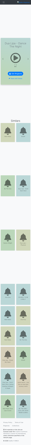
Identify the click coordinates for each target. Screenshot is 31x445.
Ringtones (6, 426)
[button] (3, 59)
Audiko (11, 441)
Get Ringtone (16, 74)
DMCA (17, 441)
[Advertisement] (15, 21)
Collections (15, 426)
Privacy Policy (7, 422)
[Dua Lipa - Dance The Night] (15, 58)
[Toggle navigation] (3, 2)
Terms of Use (19, 422)
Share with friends (16, 78)
